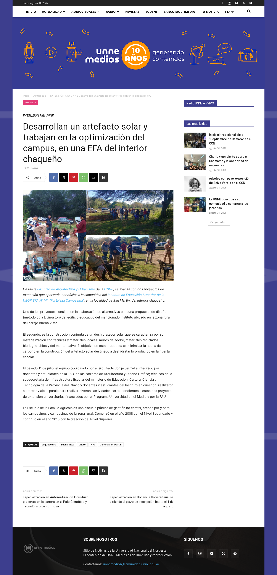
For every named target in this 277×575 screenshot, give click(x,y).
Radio (111, 12)
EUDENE (151, 12)
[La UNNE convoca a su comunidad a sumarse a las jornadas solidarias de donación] (195, 204)
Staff (229, 12)
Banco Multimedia (179, 12)
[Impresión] (103, 177)
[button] (249, 12)
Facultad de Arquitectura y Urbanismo (66, 289)
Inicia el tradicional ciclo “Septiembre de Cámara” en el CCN (230, 139)
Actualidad (52, 12)
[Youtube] (251, 3)
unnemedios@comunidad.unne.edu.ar (131, 564)
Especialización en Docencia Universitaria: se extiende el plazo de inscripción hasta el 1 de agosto (142, 501)
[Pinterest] (73, 177)
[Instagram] (229, 3)
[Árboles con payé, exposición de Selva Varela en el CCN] (195, 184)
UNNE (108, 289)
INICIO (31, 12)
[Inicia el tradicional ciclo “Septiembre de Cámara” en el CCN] (195, 140)
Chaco (82, 444)
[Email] (93, 177)
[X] (243, 3)
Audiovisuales (83, 12)
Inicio (26, 95)
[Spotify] (236, 3)
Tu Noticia (210, 12)
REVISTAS (132, 12)
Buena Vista (67, 444)
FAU (92, 444)
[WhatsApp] (83, 177)
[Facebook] (222, 3)
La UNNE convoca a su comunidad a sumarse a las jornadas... (228, 204)
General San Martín (111, 444)
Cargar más (217, 222)
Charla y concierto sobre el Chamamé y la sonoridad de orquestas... (228, 161)
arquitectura (49, 444)
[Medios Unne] (138, 53)
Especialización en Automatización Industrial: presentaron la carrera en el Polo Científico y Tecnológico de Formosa (55, 501)
